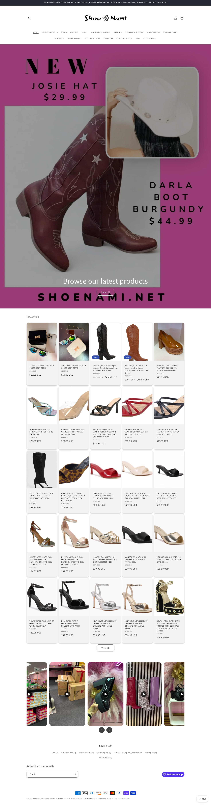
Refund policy (63, 798)
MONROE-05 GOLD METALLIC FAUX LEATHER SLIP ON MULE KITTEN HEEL (169, 559)
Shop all (105, 292)
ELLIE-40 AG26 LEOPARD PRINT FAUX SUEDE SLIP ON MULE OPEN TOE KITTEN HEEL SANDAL (73, 497)
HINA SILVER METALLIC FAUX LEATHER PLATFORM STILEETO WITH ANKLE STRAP (105, 625)
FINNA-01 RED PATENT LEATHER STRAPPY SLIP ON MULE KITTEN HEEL (136, 431)
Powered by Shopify (47, 798)
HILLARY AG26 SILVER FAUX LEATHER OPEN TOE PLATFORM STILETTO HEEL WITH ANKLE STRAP (40, 561)
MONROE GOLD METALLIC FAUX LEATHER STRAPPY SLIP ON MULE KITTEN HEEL (105, 559)
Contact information (122, 798)
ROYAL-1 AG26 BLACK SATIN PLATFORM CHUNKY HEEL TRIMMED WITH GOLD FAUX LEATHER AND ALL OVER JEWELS (168, 626)
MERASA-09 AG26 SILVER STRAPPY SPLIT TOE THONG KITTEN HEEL (41, 431)
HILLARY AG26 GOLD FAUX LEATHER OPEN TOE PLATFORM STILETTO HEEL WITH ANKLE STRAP (72, 561)
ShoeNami (36, 798)
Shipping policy (105, 798)
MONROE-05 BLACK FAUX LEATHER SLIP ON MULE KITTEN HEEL (135, 559)
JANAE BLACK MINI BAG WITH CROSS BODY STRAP (41, 366)
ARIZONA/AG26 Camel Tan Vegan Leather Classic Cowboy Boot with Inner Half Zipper (137, 369)
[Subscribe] (75, 774)
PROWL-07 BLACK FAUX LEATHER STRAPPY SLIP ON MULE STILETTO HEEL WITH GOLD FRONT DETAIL (104, 433)
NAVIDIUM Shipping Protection (128, 752)
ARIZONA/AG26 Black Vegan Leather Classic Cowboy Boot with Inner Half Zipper (105, 368)
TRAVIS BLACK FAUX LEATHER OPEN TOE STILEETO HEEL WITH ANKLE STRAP (41, 623)
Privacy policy (76, 798)
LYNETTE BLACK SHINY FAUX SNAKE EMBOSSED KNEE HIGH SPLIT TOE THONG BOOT (41, 497)
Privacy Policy (151, 752)
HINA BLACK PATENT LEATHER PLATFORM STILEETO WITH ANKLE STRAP (70, 625)
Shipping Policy (104, 752)
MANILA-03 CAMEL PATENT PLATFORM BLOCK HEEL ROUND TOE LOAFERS (167, 368)
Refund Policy (105, 757)
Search (55, 752)
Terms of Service (86, 752)
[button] (30, 18)
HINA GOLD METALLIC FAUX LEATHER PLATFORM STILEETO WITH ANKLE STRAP (136, 625)
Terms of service (91, 798)
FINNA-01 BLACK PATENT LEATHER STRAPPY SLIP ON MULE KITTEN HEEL (168, 431)
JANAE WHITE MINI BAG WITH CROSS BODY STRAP (73, 366)
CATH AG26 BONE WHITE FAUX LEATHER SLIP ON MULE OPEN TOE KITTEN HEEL (137, 495)
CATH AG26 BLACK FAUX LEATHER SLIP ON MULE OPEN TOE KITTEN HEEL (167, 495)
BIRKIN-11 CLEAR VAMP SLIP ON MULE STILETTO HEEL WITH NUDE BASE (73, 431)
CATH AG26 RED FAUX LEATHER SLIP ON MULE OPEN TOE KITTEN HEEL (103, 495)
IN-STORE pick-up (69, 752)
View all (105, 648)
